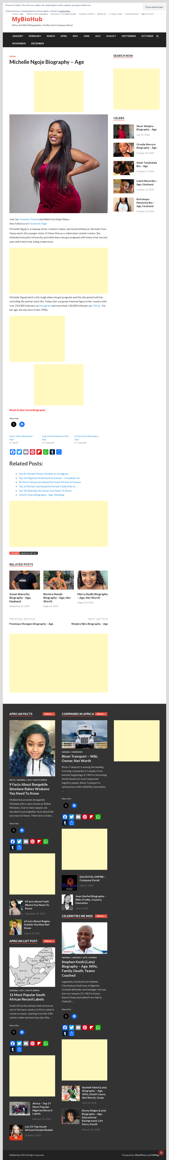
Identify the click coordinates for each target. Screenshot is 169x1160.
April (64, 36)
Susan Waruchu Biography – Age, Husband (20, 597)
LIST (22, 990)
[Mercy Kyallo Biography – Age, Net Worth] (92, 590)
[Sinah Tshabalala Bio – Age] (123, 162)
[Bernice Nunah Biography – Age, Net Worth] (58, 590)
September (129, 36)
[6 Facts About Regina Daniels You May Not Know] (15, 921)
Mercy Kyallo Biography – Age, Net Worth (92, 595)
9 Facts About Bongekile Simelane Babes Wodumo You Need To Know (29, 788)
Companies (77, 752)
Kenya (12, 56)
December (37, 43)
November (19, 43)
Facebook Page (38, 223)
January (17, 36)
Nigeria (93, 958)
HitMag (155, 1155)
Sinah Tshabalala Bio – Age (146, 164)
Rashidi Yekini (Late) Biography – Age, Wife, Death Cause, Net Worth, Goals (94, 1092)
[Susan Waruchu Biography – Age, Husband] (24, 590)
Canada (66, 752)
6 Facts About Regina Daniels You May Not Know (37, 925)
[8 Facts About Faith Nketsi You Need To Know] (16, 901)
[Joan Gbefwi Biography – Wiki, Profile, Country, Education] (67, 896)
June (86, 36)
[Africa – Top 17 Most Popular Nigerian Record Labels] (19, 1103)
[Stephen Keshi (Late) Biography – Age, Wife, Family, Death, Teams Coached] (84, 954)
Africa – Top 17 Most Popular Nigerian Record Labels (42, 1108)
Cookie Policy (64, 11)
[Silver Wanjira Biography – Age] (123, 126)
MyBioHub (27, 19)
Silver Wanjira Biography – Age (146, 127)
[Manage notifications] (161, 1152)
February (35, 36)
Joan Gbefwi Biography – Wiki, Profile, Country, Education (90, 900)
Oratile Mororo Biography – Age (146, 146)
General (21, 780)
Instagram (45, 305)
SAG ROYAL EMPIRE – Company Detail (93, 878)
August (111, 36)
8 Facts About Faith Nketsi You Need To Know (37, 905)
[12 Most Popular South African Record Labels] (32, 987)
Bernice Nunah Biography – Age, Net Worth (57, 597)
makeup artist (28, 553)
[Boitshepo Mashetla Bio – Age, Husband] (123, 199)
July (98, 36)
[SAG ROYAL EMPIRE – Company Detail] (69, 877)
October (147, 36)
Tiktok (96, 305)
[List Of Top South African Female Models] (15, 1126)
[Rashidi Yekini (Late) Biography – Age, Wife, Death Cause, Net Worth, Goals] (71, 1087)
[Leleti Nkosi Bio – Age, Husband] (123, 181)
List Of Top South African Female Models (39, 1128)
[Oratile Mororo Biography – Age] (123, 144)
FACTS (12, 780)
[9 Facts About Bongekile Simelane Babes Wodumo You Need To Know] (32, 776)
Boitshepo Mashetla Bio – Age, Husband (145, 203)
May (75, 36)
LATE (85, 958)
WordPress (141, 1155)
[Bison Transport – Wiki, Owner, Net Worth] (84, 749)
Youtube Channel (29, 219)
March (51, 36)
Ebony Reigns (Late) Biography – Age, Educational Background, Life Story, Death (94, 1117)
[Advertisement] (59, 91)
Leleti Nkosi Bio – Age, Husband (147, 182)
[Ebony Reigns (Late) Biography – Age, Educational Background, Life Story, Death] (70, 1110)
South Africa (40, 780)
